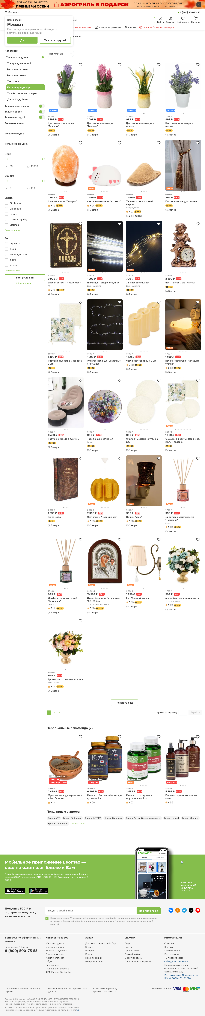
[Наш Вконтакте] (170, 911)
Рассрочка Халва (94, 961)
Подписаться (148, 910)
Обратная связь (133, 958)
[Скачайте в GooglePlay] (38, 891)
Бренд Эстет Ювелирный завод (143, 818)
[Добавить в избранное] (80, 65)
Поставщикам (171, 954)
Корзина (195, 22)
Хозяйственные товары (22, 93)
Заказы (170, 22)
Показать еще (124, 702)
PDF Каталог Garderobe (58, 972)
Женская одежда (55, 943)
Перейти (195, 712)
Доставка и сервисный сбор (100, 943)
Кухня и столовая (55, 958)
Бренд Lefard (171, 818)
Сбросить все (23, 283)
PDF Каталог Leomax (57, 968)
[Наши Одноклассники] (177, 911)
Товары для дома (17, 57)
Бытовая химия (16, 75)
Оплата (89, 947)
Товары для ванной (19, 63)
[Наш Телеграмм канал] (184, 911)
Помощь (89, 954)
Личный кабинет (134, 954)
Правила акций (93, 958)
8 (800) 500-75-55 (190, 12)
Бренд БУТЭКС (93, 818)
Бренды (129, 947)
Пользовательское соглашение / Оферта (22, 990)
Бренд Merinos (190, 818)
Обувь (49, 961)
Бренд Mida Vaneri (58, 823)
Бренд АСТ (54, 818)
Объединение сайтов (176, 961)
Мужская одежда (55, 947)
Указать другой (55, 40)
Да (22, 40)
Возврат (89, 950)
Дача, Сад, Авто (17, 99)
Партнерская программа (138, 961)
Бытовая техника (18, 69)
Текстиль (13, 81)
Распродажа (52, 965)
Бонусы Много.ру (173, 971)
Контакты (169, 947)
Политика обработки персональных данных (67, 990)
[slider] (6, 159)
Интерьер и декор (18, 87)
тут (77, 1010)
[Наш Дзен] (191, 911)
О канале (169, 943)
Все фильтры (25, 277)
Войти (160, 22)
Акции (128, 943)
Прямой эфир (132, 950)
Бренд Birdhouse (72, 818)
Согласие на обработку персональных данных (104, 990)
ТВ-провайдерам (173, 958)
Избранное (183, 22)
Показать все (12, 230)
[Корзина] (195, 17)
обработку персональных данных (126, 918)
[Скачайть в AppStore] (15, 891)
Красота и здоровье (56, 950)
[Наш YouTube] (197, 911)
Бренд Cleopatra (113, 818)
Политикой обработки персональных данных (87, 921)
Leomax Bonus (172, 950)
